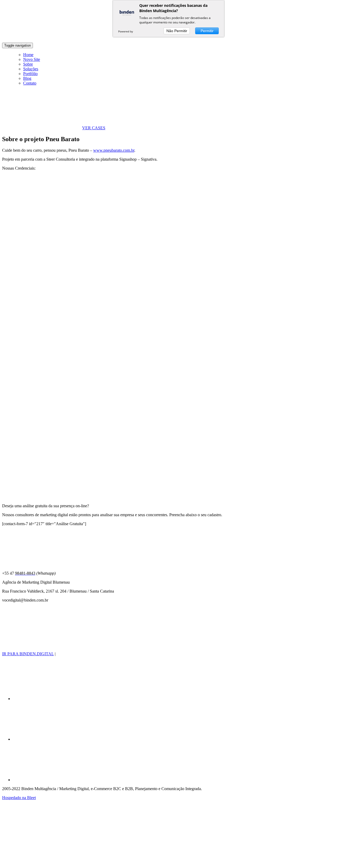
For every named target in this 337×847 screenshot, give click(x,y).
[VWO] (139, 31)
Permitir (207, 31)
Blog (27, 78)
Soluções (30, 69)
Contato (29, 83)
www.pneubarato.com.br (113, 150)
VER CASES (93, 128)
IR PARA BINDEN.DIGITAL (28, 654)
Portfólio (30, 73)
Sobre (28, 64)
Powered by (126, 31)
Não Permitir (176, 31)
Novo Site (31, 59)
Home (28, 54)
